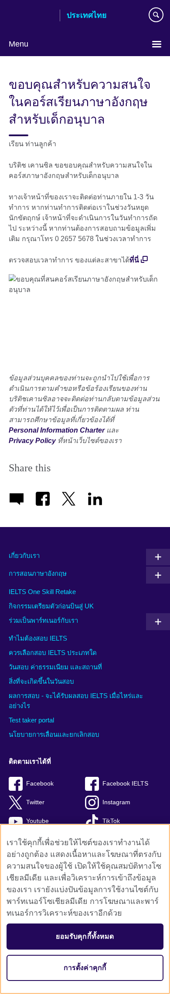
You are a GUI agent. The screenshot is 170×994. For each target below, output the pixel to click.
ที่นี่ (134, 260)
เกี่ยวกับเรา (24, 555)
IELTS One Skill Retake (42, 591)
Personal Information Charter (57, 430)
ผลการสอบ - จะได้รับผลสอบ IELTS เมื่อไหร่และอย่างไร (76, 700)
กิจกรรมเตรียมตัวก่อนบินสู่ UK (51, 606)
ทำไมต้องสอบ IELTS (38, 638)
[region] (85, 909)
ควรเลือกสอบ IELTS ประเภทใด (53, 652)
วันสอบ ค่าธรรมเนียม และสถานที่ (55, 667)
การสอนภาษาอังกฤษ (38, 573)
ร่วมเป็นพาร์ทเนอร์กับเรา (43, 620)
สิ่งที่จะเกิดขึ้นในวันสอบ (41, 681)
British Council (31, 16)
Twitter (35, 802)
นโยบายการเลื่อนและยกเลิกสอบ (54, 734)
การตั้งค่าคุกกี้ (85, 967)
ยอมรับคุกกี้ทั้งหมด (85, 936)
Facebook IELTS (125, 783)
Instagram (116, 802)
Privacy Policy (32, 440)
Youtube (37, 821)
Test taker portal (31, 720)
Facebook (40, 783)
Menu (18, 44)
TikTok (111, 821)
